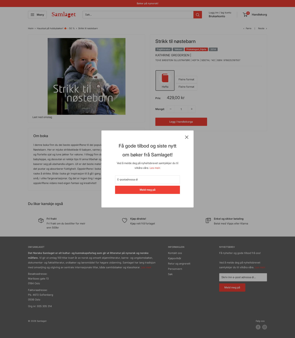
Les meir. (155, 168)
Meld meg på (148, 189)
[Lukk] (186, 137)
